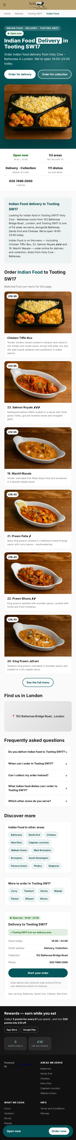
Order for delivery (19, 74)
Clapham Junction (39, 842)
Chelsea (51, 834)
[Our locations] (4, 4)
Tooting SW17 (35, 13)
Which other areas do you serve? (29, 801)
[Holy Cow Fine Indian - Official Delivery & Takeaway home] (38, 5)
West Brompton (42, 850)
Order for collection (54, 74)
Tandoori (29, 891)
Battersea (16, 834)
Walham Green (19, 850)
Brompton (16, 858)
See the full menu (38, 682)
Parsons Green (19, 865)
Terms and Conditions (52, 1108)
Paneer (15, 898)
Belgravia (54, 865)
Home (7, 13)
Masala (58, 891)
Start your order (38, 973)
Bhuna (43, 898)
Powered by (9, 1064)
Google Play (29, 1029)
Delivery (19, 13)
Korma (44, 891)
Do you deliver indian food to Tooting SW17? (36, 751)
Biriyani (29, 898)
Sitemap (44, 1113)
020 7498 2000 (21, 181)
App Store (12, 1029)
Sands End (34, 834)
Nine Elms (16, 842)
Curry (14, 891)
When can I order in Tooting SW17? (30, 763)
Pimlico (38, 865)
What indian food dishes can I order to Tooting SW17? (32, 788)
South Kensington (38, 858)
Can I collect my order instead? (28, 775)
